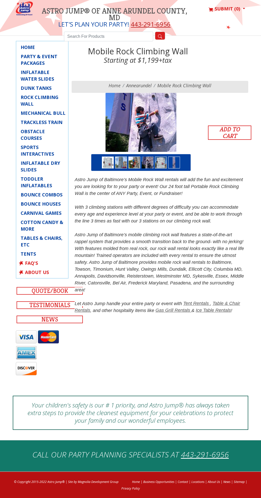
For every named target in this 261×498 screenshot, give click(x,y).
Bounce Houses (41, 204)
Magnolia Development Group (98, 482)
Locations (197, 482)
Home (28, 47)
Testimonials (49, 305)
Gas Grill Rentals (173, 310)
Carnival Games (41, 213)
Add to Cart (229, 133)
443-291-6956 (151, 24)
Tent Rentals (196, 303)
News (49, 319)
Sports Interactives (37, 150)
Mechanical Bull (43, 113)
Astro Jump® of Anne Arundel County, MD (114, 14)
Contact (183, 482)
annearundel (139, 85)
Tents (28, 254)
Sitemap (239, 482)
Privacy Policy (130, 488)
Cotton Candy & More (42, 225)
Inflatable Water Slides (37, 75)
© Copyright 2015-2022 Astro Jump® (39, 482)
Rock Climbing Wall (39, 100)
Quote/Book (50, 291)
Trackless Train (41, 122)
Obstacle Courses (33, 134)
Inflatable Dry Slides (40, 166)
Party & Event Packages (39, 59)
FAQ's (31, 263)
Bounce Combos (41, 195)
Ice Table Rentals (213, 310)
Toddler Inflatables (36, 182)
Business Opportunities (158, 482)
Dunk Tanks (36, 88)
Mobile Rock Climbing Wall (184, 85)
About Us (37, 272)
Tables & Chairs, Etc (41, 241)
